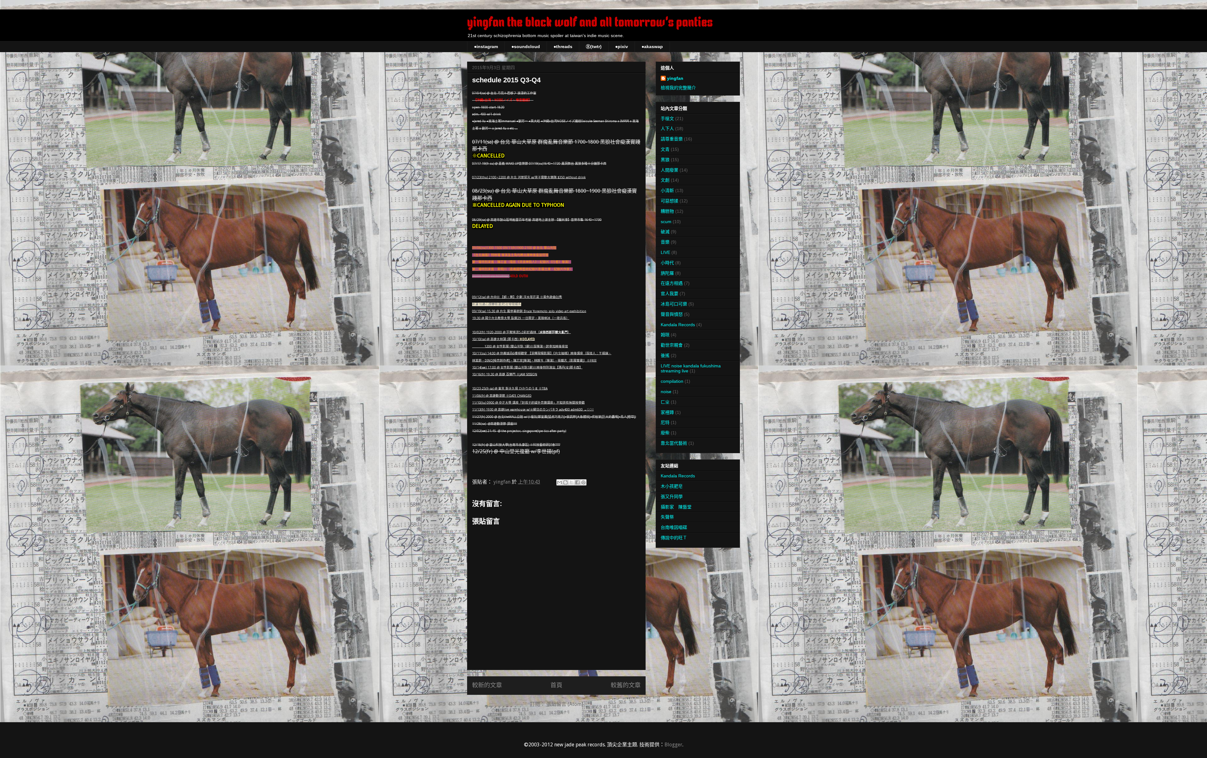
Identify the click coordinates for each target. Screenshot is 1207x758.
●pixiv (621, 46)
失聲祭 (667, 516)
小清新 (667, 190)
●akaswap (652, 46)
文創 (665, 180)
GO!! (590, 409)
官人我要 (669, 293)
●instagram (486, 46)
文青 (665, 149)
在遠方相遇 (672, 283)
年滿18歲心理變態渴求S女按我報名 (496, 304)
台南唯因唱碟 (674, 527)
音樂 (665, 241)
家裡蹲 (667, 412)
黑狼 (665, 159)
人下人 (667, 128)
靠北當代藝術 (674, 443)
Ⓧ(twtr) (594, 46)
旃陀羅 (667, 273)
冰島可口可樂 (674, 303)
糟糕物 (667, 211)
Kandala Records (678, 324)
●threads (563, 46)
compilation (672, 381)
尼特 (665, 422)
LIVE (665, 252)
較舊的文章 (626, 685)
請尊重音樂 (672, 138)
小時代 (667, 262)
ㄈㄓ (665, 401)
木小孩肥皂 (672, 486)
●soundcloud (525, 46)
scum (666, 221)
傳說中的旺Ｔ (674, 537)
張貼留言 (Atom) (564, 704)
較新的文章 (487, 685)
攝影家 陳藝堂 (676, 506)
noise (666, 391)
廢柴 (665, 432)
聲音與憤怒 (672, 314)
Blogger (673, 745)
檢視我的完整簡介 (678, 87)
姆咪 (665, 334)
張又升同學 (672, 496)
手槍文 (667, 118)
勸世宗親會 (672, 345)
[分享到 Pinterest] (583, 482)
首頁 (556, 685)
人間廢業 (669, 170)
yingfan (675, 78)
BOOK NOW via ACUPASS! (491, 276)
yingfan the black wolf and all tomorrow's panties (590, 23)
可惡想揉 (669, 200)
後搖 (665, 355)
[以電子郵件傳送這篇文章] (559, 482)
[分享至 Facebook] (577, 482)
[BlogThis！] (565, 482)
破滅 (665, 231)
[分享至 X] (571, 482)
